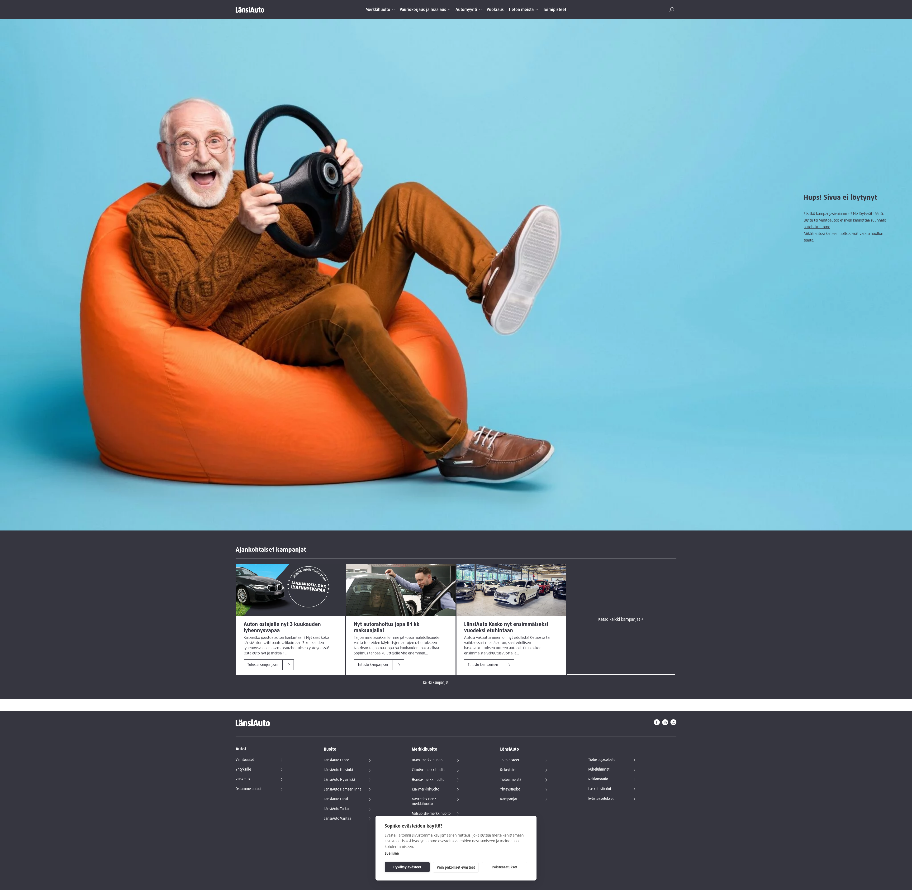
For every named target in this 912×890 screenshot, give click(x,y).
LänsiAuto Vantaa (337, 818)
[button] (671, 9)
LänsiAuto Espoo (336, 760)
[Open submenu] (393, 9)
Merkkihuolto (378, 9)
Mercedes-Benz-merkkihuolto (424, 801)
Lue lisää (392, 853)
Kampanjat (508, 799)
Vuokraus (495, 9)
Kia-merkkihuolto (425, 789)
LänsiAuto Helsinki (338, 769)
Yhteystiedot (510, 789)
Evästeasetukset (504, 867)
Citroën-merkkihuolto (428, 769)
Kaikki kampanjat (435, 682)
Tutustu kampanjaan (262, 664)
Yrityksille (243, 769)
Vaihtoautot (245, 759)
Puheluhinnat (598, 769)
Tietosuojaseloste (601, 759)
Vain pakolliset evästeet (456, 867)
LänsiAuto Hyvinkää (339, 779)
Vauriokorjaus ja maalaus (423, 9)
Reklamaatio (598, 779)
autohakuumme (817, 227)
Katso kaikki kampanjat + (620, 619)
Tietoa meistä (521, 9)
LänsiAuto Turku (336, 808)
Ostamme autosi (248, 788)
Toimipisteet (554, 9)
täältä (878, 213)
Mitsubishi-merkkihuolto (431, 813)
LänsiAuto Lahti (336, 799)
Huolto (330, 749)
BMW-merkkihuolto (427, 760)
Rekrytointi (509, 769)
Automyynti (466, 9)
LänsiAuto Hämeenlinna (342, 789)
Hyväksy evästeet (407, 867)
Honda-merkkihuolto (428, 779)
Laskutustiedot (599, 788)
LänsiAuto (509, 749)
